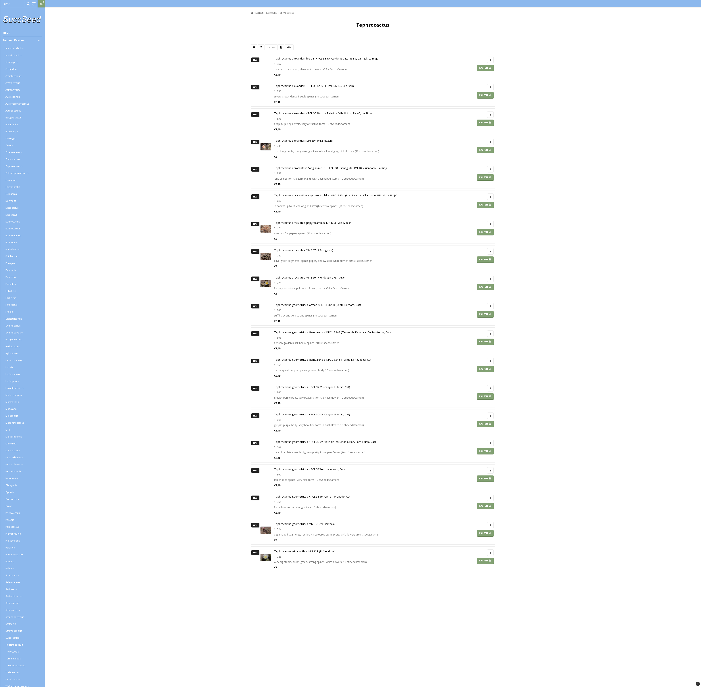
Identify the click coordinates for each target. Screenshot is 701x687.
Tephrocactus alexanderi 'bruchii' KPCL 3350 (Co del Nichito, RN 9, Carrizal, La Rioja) (326, 58)
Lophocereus (12, 374)
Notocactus (11, 478)
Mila (7, 429)
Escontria (10, 277)
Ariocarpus (11, 62)
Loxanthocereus (14, 388)
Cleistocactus (12, 159)
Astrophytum (12, 89)
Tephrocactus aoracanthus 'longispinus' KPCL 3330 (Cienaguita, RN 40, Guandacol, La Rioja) (331, 168)
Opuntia (9, 492)
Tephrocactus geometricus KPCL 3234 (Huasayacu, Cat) (309, 469)
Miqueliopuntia (13, 436)
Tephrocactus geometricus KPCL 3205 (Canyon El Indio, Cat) (312, 414)
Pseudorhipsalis (14, 554)
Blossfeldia (11, 124)
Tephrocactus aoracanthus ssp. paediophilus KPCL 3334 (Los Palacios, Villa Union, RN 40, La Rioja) (335, 195)
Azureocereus (13, 110)
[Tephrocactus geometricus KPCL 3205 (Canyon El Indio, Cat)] (265, 422)
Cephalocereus (13, 166)
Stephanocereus (14, 617)
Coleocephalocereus (16, 173)
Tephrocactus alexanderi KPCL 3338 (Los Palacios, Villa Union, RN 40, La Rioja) (323, 113)
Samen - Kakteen (14, 40)
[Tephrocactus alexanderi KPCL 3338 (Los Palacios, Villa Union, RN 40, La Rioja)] (265, 121)
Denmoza (10, 200)
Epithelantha (12, 249)
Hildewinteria (12, 346)
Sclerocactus (12, 575)
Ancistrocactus (13, 55)
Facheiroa (10, 298)
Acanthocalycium (14, 48)
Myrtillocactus (13, 450)
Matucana (11, 408)
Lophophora (12, 381)
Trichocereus (12, 672)
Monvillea (10, 443)
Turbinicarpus (13, 658)
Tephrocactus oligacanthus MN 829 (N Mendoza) (304, 551)
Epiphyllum (11, 256)
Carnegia (10, 138)
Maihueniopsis (13, 395)
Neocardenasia (14, 464)
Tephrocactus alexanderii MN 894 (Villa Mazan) (303, 140)
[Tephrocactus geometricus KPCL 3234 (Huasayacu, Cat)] (265, 477)
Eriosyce (10, 263)
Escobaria (10, 270)
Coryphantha (12, 187)
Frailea (9, 311)
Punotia (9, 561)
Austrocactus (12, 96)
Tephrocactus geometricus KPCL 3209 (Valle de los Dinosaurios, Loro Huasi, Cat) (325, 442)
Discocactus (12, 207)
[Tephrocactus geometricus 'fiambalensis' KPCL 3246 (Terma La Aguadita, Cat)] (265, 367)
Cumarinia (11, 193)
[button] (34, 4)
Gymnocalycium (14, 332)
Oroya (8, 506)
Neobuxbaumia (14, 457)
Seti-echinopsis (13, 596)
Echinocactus (12, 221)
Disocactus (11, 214)
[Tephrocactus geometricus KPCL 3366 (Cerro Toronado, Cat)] (265, 504)
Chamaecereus (13, 152)
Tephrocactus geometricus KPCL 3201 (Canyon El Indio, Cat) (312, 387)
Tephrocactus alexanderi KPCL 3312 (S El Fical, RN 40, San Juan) (314, 86)
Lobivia (9, 367)
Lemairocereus (13, 360)
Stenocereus (12, 610)
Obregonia (11, 485)
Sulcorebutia (12, 637)
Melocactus (11, 415)
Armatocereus (13, 76)
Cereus (9, 145)
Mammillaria (12, 402)
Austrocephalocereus (17, 103)
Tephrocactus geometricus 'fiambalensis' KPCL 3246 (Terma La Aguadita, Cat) (323, 359)
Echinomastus (13, 235)
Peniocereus (12, 526)
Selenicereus (12, 582)
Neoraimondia (13, 471)
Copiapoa (10, 180)
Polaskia (10, 547)
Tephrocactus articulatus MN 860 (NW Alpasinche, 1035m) (310, 277)
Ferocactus (11, 304)
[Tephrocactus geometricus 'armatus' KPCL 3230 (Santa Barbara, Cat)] (265, 313)
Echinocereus (12, 228)
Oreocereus (12, 499)
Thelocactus (12, 651)
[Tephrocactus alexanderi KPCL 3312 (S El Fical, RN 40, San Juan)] (265, 94)
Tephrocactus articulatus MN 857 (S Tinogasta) (303, 250)
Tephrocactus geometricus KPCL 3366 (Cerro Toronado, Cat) (312, 496)
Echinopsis (11, 242)
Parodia (9, 519)
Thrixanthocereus (15, 665)
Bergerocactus (13, 117)
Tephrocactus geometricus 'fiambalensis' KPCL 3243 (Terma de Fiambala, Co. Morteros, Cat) (332, 332)
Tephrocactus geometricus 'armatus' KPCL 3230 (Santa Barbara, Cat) (317, 305)
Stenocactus (12, 603)
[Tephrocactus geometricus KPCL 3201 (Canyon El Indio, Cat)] (265, 395)
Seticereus (11, 589)
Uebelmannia (12, 679)
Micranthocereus (14, 422)
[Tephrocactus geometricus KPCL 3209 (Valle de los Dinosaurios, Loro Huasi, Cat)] (265, 450)
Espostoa (10, 284)
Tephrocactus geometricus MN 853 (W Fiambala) (305, 524)
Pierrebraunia (13, 533)
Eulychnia (10, 291)
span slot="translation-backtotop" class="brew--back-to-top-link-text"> (698, 684)
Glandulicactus (13, 318)
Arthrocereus (12, 83)
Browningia (11, 131)
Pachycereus (12, 513)
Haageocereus (13, 339)
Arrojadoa (11, 69)
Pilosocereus (12, 540)
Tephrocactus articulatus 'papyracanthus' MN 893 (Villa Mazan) (313, 222)
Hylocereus (11, 353)
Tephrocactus (14, 644)
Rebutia (9, 568)
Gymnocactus (13, 325)
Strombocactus (13, 630)
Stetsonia (10, 623)
